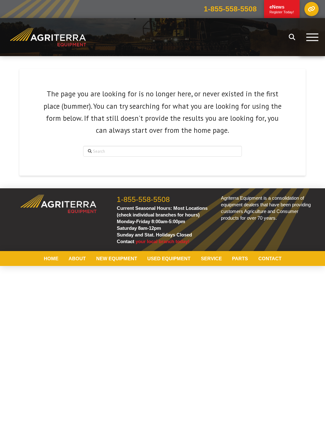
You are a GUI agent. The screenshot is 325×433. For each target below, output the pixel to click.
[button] (311, 9)
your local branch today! (162, 241)
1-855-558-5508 (230, 9)
